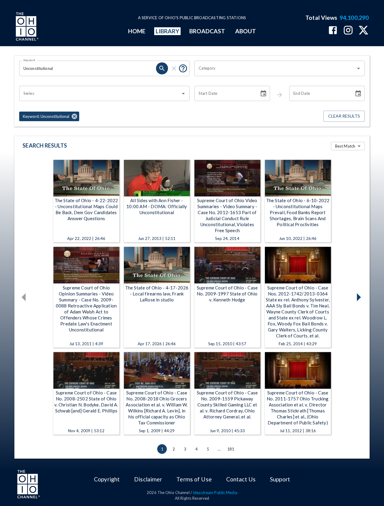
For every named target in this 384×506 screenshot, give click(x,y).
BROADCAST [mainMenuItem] (207, 31)
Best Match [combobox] (345, 146)
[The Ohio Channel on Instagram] (348, 31)
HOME (137, 31)
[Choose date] (263, 94)
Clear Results (344, 115)
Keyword (29, 60)
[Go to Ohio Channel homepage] (26, 27)
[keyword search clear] (174, 68)
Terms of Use (194, 479)
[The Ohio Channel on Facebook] (333, 31)
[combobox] (275, 68)
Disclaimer (148, 479)
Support (280, 479)
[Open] (358, 68)
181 (230, 449)
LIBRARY (167, 31)
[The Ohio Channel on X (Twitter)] (363, 31)
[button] (49, 116)
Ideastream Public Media (215, 492)
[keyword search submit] (162, 68)
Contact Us (241, 479)
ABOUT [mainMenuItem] (245, 31)
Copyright (107, 479)
